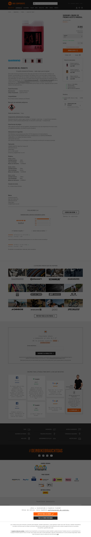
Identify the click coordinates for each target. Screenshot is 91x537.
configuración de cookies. (58, 510)
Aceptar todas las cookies (44, 514)
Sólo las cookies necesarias (45, 518)
